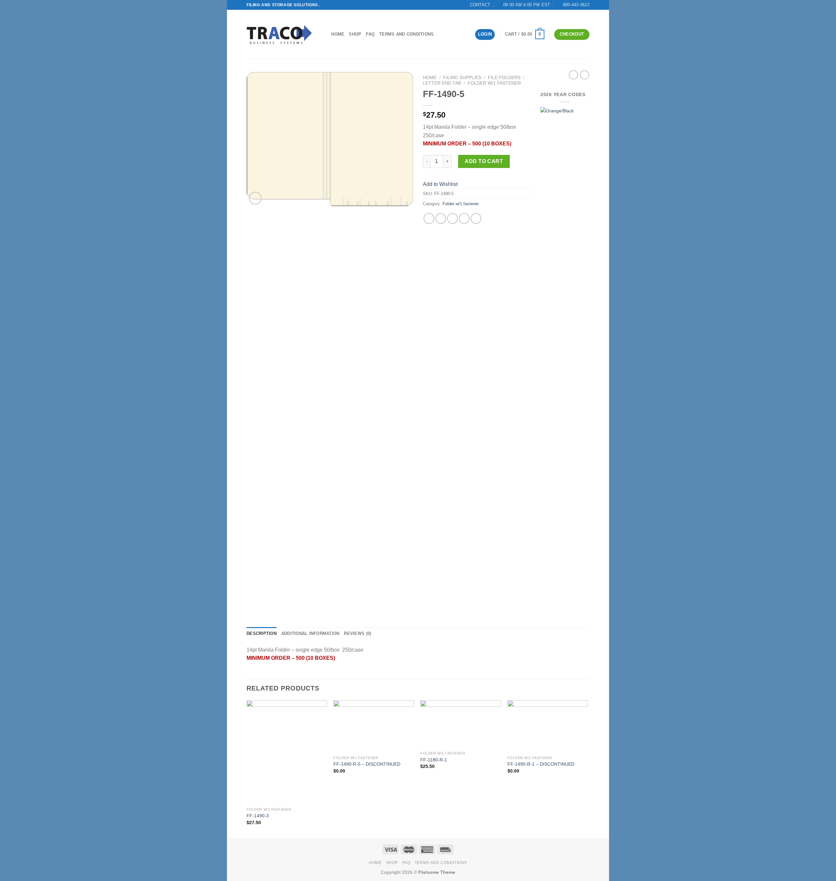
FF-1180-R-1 (433, 759)
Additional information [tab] (310, 633)
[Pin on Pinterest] (464, 218)
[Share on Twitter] (440, 218)
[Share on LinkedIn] (476, 218)
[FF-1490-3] (287, 752)
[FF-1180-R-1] (460, 724)
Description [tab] (262, 633)
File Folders (504, 77)
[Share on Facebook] (429, 218)
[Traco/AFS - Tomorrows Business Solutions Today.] (279, 34)
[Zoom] (255, 198)
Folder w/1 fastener (494, 83)
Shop (355, 34)
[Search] (324, 34)
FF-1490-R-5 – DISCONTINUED (366, 764)
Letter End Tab (442, 83)
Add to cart (484, 161)
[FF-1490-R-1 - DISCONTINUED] (547, 726)
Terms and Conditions (406, 34)
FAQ (370, 34)
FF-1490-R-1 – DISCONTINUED (540, 764)
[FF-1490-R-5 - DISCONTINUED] (373, 726)
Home (337, 34)
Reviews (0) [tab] (357, 633)
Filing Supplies (462, 77)
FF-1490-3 (258, 815)
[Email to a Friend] (452, 218)
